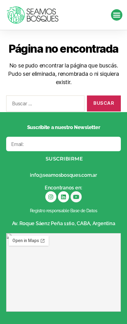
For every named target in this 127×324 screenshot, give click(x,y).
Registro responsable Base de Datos (63, 210)
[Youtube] (76, 196)
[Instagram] (50, 196)
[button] (116, 15)
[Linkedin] (63, 196)
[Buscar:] (44, 104)
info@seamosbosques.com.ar (63, 175)
